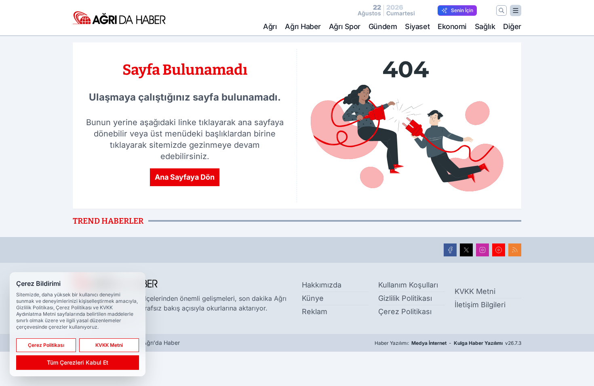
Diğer (512, 26)
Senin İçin (462, 10)
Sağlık (485, 26)
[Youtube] (498, 249)
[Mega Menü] (515, 10)
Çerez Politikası (405, 311)
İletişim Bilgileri (480, 304)
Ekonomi (452, 26)
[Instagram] (482, 249)
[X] (466, 249)
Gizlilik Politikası (405, 298)
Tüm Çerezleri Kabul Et (77, 362)
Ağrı (270, 26)
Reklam (314, 311)
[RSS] (514, 249)
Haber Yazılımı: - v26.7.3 (448, 343)
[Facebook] (450, 249)
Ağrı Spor (344, 26)
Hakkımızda (321, 285)
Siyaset (417, 26)
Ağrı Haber (303, 26)
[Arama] (501, 10)
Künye (313, 298)
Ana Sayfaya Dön (185, 177)
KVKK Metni (475, 291)
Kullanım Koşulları (408, 285)
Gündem (383, 26)
